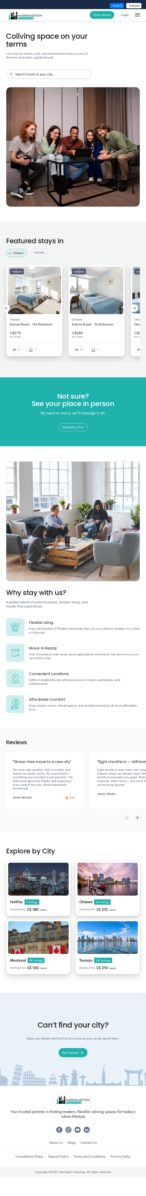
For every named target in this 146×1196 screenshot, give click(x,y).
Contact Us (89, 1143)
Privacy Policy (120, 1156)
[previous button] (6, 308)
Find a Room (102, 15)
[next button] (134, 308)
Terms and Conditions (90, 1156)
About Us (56, 1143)
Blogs (72, 1143)
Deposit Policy (58, 1156)
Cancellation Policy (29, 1156)
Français (134, 5)
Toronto (39, 252)
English (117, 5)
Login (125, 15)
